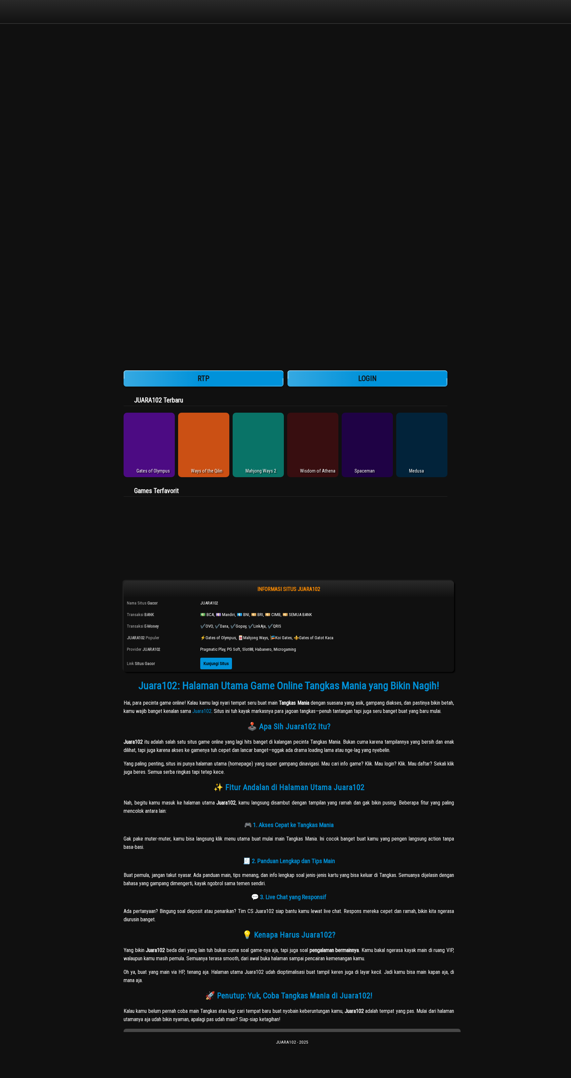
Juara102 (201, 711)
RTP (203, 378)
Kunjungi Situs (216, 663)
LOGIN (367, 378)
